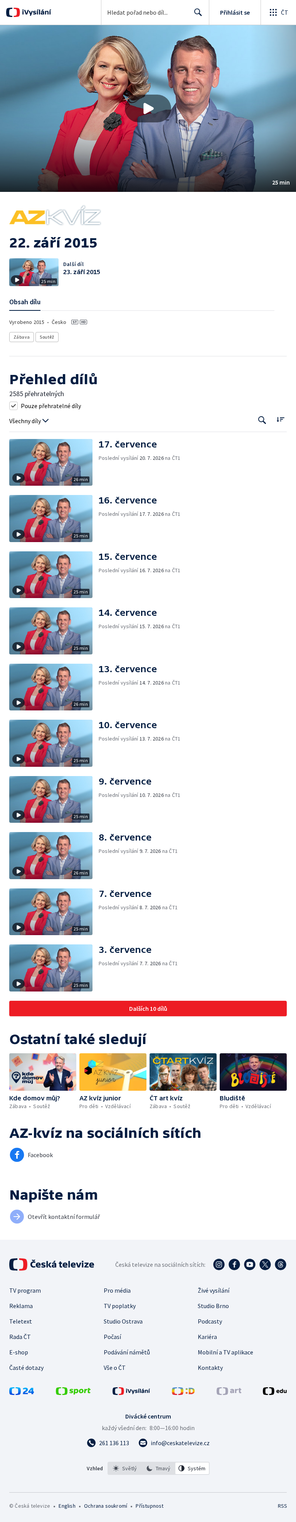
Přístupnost (149, 1505)
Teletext (20, 1321)
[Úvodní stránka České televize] (52, 1264)
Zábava (21, 337)
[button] (148, 108)
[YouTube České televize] (250, 1264)
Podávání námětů (127, 1352)
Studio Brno (213, 1306)
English (67, 1505)
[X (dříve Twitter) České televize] (265, 1264)
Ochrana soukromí (105, 1505)
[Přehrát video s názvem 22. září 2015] (148, 108)
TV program (25, 1290)
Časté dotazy (26, 1367)
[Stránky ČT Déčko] (183, 1393)
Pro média (117, 1290)
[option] (124, 1468)
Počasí (112, 1337)
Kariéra (207, 1337)
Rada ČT (20, 1337)
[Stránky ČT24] (21, 1393)
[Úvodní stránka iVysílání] (35, 12)
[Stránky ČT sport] (73, 1393)
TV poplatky (120, 1306)
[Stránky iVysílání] (131, 1393)
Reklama (21, 1306)
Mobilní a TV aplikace (225, 1352)
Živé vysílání (213, 1290)
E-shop (18, 1352)
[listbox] (159, 1468)
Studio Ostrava (123, 1321)
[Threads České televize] (280, 1264)
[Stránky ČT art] (229, 1393)
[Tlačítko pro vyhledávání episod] (262, 420)
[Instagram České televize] (219, 1264)
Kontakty (210, 1367)
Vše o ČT (115, 1367)
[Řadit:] (280, 419)
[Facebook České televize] (234, 1264)
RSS (282, 1505)
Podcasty (210, 1321)
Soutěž (47, 337)
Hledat (198, 12)
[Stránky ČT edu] (275, 1393)
